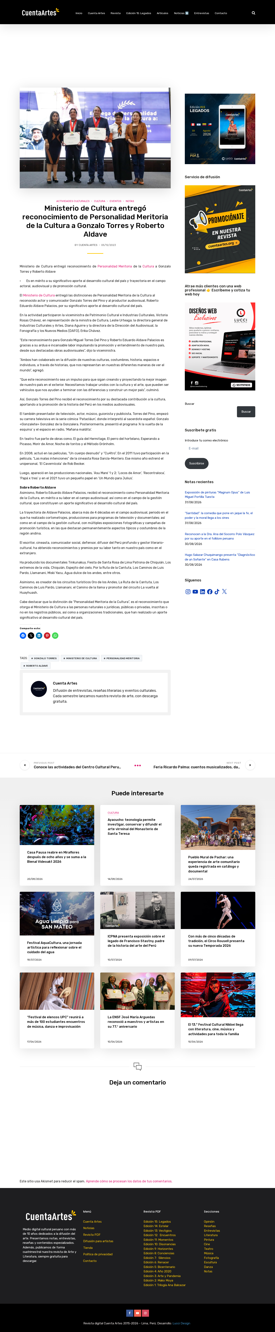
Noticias (88, 1228)
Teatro (208, 1249)
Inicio (79, 13)
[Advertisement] (137, 54)
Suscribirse (196, 463)
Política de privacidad (98, 1254)
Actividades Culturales (73, 201)
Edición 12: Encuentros (160, 1235)
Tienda (88, 1248)
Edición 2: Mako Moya (159, 1280)
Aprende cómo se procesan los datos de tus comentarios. (129, 1181)
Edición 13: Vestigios (158, 1231)
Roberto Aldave (37, 665)
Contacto (221, 13)
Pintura (209, 1240)
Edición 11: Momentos (158, 1240)
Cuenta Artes (96, 13)
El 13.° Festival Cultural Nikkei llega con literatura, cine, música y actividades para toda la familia (215, 1029)
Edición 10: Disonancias (160, 1244)
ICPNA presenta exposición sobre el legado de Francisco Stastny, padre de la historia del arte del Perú (136, 941)
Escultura (210, 1262)
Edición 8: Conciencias (159, 1253)
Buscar (189, 404)
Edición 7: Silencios (158, 1258)
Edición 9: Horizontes (158, 1249)
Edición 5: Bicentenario (160, 1267)
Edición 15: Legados (138, 13)
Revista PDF (91, 1235)
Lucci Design (182, 1323)
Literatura (211, 1235)
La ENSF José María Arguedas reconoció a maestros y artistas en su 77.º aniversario (136, 1021)
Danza (208, 1267)
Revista (116, 13)
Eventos (115, 201)
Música (208, 1253)
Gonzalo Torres (45, 658)
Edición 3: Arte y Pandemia (162, 1276)
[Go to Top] (267, 1323)
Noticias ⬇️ (181, 13)
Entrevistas (201, 13)
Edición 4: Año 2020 (157, 1271)
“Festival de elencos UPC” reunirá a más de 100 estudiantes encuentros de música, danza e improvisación (56, 1021)
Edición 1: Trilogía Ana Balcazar (165, 1285)
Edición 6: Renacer (157, 1262)
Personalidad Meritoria (115, 266)
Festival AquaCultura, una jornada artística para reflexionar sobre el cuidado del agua (54, 947)
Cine (207, 1244)
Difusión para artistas (98, 1241)
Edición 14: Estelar (156, 1226)
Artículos (162, 13)
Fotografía (211, 1258)
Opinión (209, 1221)
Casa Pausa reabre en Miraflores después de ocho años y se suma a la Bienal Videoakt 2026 (56, 857)
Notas (130, 201)
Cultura (99, 201)
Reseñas (210, 1226)
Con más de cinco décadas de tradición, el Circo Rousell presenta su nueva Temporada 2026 (216, 941)
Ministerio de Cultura (39, 295)
